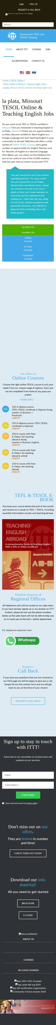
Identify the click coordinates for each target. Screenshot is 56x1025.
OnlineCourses (28, 239)
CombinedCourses (28, 257)
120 (5, 466)
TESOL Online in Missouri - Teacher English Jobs (24, 84)
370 (5, 425)
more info (26, 400)
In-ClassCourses (28, 248)
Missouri (6, 128)
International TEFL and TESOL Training (32, 36)
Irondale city (28, 232)
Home (9, 50)
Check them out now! (28, 853)
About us (28, 939)
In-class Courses (28, 970)
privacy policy (31, 803)
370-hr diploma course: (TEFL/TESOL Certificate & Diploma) (30, 426)
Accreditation (20, 61)
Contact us (38, 61)
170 (5, 452)
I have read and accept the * (22, 803)
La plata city (28, 227)
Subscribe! (28, 795)
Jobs (47, 50)
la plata (6, 88)
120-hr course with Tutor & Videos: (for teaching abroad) (24, 468)
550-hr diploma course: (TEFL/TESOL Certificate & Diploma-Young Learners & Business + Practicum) (32, 412)
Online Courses (28, 376)
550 (5, 409)
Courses (36, 50)
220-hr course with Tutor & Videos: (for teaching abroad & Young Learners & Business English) (25, 439)
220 (5, 436)
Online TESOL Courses (23, 145)
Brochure (28, 903)
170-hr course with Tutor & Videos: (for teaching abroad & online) (24, 454)
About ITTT (22, 50)
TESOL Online (17, 81)
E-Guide (28, 915)
